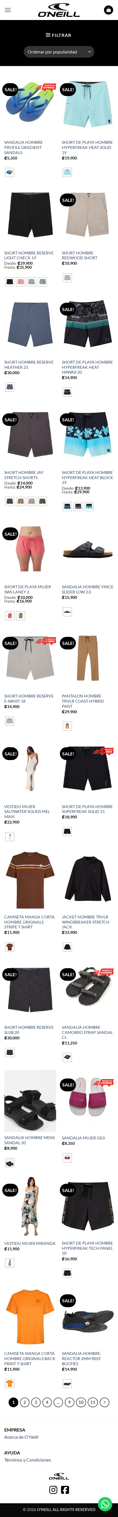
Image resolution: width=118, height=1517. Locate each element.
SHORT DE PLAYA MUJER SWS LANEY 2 (27, 589)
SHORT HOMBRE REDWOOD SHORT (79, 255)
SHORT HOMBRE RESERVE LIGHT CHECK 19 (29, 255)
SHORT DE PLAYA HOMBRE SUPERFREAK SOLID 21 (87, 809)
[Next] (104, 1402)
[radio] (9, 172)
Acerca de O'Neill (21, 1437)
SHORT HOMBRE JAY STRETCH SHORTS (24, 475)
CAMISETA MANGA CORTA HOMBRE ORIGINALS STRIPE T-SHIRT (29, 922)
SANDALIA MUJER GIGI (83, 1138)
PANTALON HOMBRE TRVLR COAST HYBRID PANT (83, 701)
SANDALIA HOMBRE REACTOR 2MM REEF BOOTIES (81, 1358)
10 (81, 1402)
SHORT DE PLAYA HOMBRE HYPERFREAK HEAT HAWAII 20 (87, 367)
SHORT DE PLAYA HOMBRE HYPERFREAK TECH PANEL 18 (87, 1248)
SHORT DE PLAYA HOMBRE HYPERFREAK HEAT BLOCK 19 (87, 477)
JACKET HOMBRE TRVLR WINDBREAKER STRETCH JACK (85, 922)
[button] (7, 10)
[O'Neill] (59, 10)
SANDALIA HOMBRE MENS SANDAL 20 (29, 1140)
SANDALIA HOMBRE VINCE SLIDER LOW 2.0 (87, 589)
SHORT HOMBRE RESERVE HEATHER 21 (29, 365)
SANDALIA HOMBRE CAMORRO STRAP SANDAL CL (87, 1032)
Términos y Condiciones (27, 1459)
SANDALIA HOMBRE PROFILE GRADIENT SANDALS (23, 147)
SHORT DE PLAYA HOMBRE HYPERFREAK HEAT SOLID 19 (87, 147)
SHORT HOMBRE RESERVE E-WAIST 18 (29, 698)
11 (92, 1402)
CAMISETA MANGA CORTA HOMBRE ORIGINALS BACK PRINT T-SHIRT (30, 1358)
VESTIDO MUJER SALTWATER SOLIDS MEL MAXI (27, 811)
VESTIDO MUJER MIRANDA (30, 1243)
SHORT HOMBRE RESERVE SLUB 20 (29, 1030)
